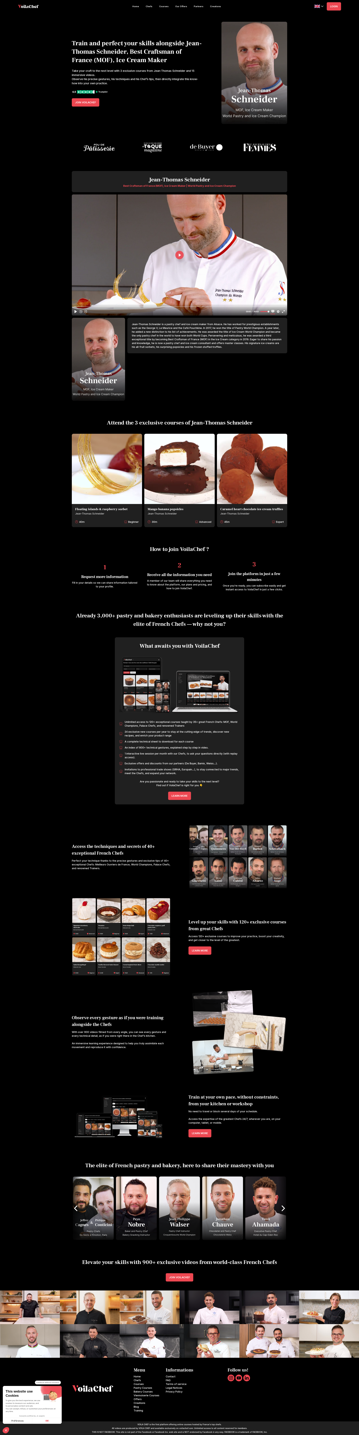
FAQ (168, 1380)
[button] (318, 6)
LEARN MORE (180, 795)
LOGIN (334, 6)
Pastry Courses (143, 1387)
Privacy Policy (174, 1391)
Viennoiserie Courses (146, 1395)
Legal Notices (174, 1387)
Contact (170, 1376)
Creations (215, 6)
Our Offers (181, 6)
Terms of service (176, 1384)
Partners (198, 6)
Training (138, 1410)
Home (135, 6)
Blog (136, 1406)
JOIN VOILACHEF (85, 102)
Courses (164, 6)
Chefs (149, 6)
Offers (138, 1399)
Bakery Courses (143, 1391)
